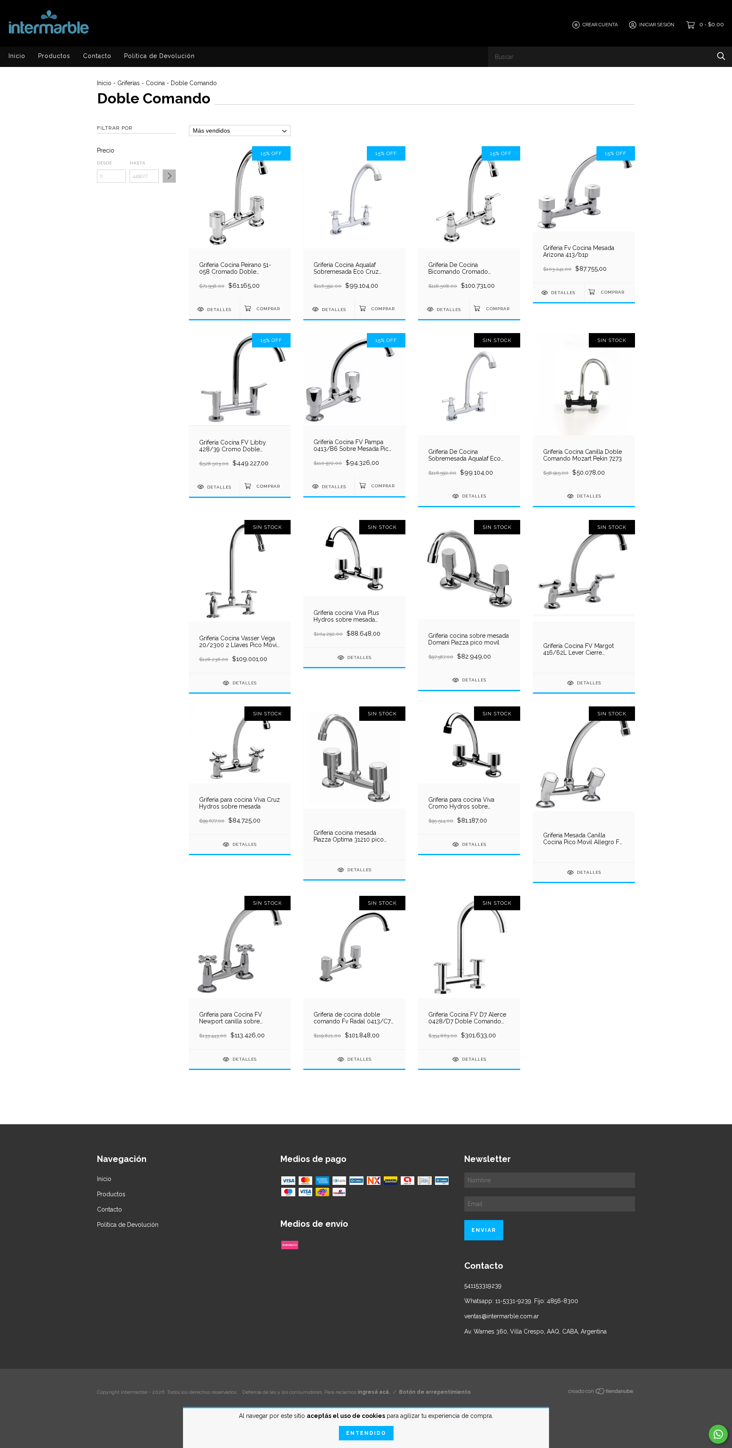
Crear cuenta (600, 25)
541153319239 (483, 1285)
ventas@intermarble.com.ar (501, 1316)
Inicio (16, 56)
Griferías (128, 83)
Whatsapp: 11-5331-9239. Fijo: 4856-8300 (521, 1301)
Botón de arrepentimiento (435, 1392)
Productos (54, 56)
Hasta (138, 163)
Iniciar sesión (656, 25)
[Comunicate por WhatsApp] (718, 1434)
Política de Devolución (159, 56)
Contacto (97, 56)
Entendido (366, 1433)
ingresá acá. (374, 1392)
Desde (104, 163)
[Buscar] (721, 56)
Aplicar (169, 176)
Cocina (155, 83)
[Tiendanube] (601, 1393)
